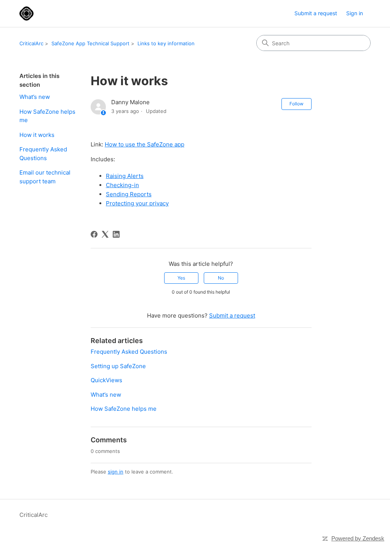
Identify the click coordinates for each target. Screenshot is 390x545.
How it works (36, 134)
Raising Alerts (125, 176)
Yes (181, 278)
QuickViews (106, 380)
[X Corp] (105, 234)
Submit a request (315, 13)
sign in (115, 472)
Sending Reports (129, 194)
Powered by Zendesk (357, 538)
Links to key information (166, 43)
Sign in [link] (354, 13)
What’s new (34, 96)
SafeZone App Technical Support (90, 43)
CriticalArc (31, 43)
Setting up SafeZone (118, 366)
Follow (296, 103)
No (221, 278)
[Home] (26, 13)
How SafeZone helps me (47, 116)
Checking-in (122, 185)
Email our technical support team (44, 177)
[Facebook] (94, 234)
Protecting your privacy (137, 203)
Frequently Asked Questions (43, 154)
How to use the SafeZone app (144, 144)
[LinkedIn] (116, 234)
